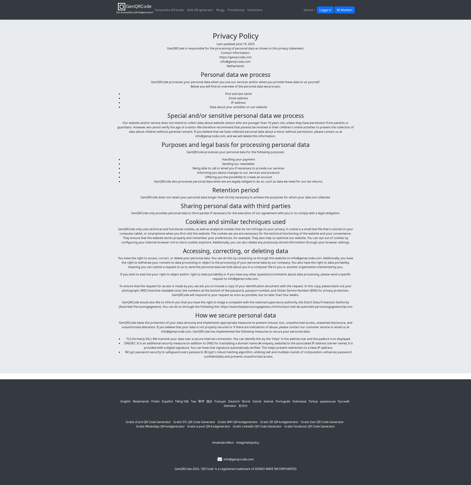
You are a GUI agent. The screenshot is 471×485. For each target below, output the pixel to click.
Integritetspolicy (247, 443)
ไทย (193, 401)
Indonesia (299, 401)
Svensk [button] (308, 10)
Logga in (325, 10)
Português (283, 401)
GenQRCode (183, 469)
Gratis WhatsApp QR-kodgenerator (160, 426)
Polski (155, 401)
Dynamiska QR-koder (169, 10)
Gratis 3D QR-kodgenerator (279, 422)
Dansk (257, 401)
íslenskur (230, 406)
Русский (343, 401)
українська (328, 401)
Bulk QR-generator (200, 10)
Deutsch (234, 401)
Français (220, 401)
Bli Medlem (344, 10)
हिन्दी (201, 401)
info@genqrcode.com (239, 459)
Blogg (220, 10)
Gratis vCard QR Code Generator (148, 422)
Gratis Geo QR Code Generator (322, 422)
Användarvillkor (223, 443)
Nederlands (141, 401)
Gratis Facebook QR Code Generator (309, 426)
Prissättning (235, 10)
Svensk (268, 401)
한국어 (243, 406)
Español (167, 401)
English (126, 401)
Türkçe (313, 401)
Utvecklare (254, 10)
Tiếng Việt (182, 401)
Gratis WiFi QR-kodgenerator (238, 422)
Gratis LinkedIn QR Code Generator (257, 426)
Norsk (246, 401)
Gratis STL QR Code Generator (194, 422)
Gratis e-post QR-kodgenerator (209, 426)
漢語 (209, 401)
